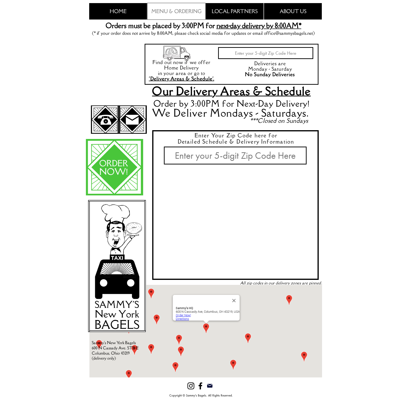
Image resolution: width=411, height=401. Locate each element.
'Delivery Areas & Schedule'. (181, 78)
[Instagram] (191, 386)
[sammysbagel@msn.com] (210, 385)
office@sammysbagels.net (288, 33)
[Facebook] (200, 386)
